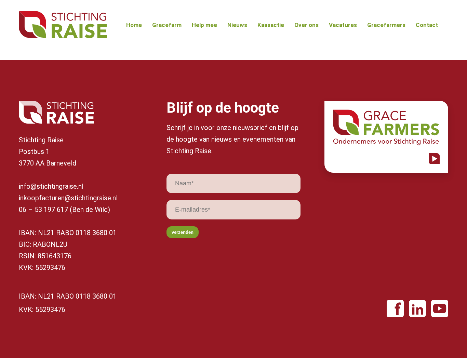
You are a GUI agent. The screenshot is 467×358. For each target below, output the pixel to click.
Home (134, 25)
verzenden (183, 232)
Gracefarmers (386, 25)
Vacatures (343, 25)
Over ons (306, 25)
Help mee (204, 25)
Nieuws (237, 25)
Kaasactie (270, 25)
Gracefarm (167, 25)
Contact (427, 25)
